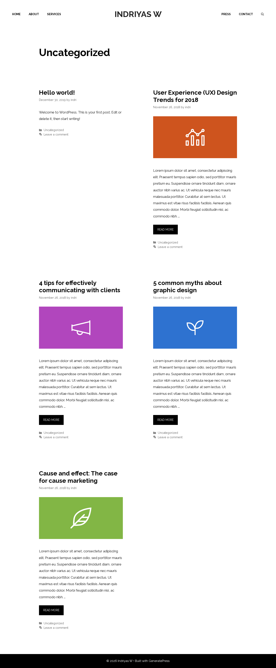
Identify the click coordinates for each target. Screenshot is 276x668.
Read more (165, 229)
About (34, 14)
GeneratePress (159, 661)
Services (54, 14)
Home (16, 14)
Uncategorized (54, 130)
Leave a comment (56, 134)
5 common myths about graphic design (187, 286)
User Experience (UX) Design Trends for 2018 (195, 96)
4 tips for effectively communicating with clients (79, 286)
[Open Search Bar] (262, 14)
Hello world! (57, 92)
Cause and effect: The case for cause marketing (78, 477)
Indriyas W (138, 14)
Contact (246, 14)
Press (226, 14)
